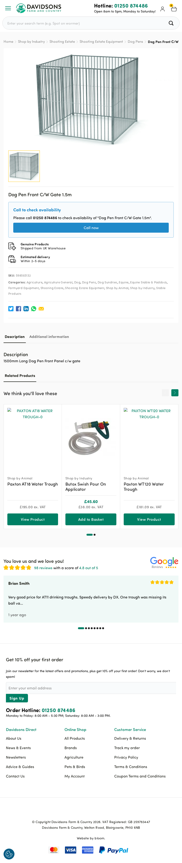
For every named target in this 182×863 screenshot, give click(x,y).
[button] (89, 535)
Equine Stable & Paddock (148, 282)
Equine (123, 282)
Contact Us (15, 776)
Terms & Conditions (130, 766)
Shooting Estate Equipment (101, 41)
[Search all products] (171, 23)
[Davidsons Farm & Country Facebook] (79, 810)
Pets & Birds (74, 766)
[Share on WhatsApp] (33, 308)
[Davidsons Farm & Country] (38, 8)
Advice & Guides (20, 766)
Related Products (20, 375)
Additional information (49, 336)
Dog (77, 282)
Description (15, 336)
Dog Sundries (107, 282)
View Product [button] (33, 519)
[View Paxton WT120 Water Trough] (149, 438)
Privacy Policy (126, 757)
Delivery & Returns (130, 738)
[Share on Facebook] (18, 308)
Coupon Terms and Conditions (140, 776)
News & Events (18, 747)
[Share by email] (41, 308)
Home (8, 41)
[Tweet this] (11, 308)
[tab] (15, 336)
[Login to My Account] (162, 8)
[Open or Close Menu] (8, 8)
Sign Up (16, 698)
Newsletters (16, 757)
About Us (13, 738)
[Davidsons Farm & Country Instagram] (102, 810)
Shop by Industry (31, 41)
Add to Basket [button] (91, 519)
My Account (74, 776)
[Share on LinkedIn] (26, 308)
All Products (74, 738)
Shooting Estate (62, 41)
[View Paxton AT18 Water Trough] (32, 438)
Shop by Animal (117, 288)
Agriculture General (58, 282)
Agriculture (34, 282)
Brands (70, 747)
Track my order (127, 747)
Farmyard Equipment (23, 288)
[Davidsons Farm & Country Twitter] (91, 810)
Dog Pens (135, 41)
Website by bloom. (91, 838)
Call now (91, 227)
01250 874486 (131, 5)
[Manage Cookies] (9, 854)
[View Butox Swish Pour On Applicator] (90, 438)
